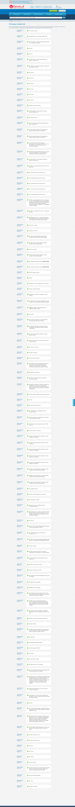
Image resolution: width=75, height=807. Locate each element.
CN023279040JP (20, 600)
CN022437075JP (20, 511)
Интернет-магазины (38, 14)
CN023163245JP (20, 455)
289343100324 (19, 135)
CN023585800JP (20, 493)
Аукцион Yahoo (26, 14)
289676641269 (19, 399)
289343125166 (19, 734)
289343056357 (19, 750)
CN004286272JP (20, 636)
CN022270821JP (20, 688)
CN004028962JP (20, 647)
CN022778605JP (20, 538)
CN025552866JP (20, 182)
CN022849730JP (20, 739)
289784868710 (19, 377)
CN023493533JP (20, 488)
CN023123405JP (20, 504)
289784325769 (19, 371)
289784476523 (19, 383)
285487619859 (19, 313)
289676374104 (19, 423)
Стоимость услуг (38, 7)
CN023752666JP (20, 435)
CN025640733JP (20, 171)
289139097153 (19, 745)
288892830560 (19, 774)
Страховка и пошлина (47, 6)
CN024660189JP (20, 199)
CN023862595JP (20, 442)
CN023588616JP (20, 393)
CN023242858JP (20, 260)
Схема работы (17, 14)
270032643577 (19, 277)
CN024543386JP (20, 230)
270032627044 (19, 288)
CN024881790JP (20, 158)
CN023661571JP (20, 410)
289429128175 (19, 623)
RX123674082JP (20, 557)
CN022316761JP (20, 481)
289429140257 (19, 346)
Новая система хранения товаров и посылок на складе (22, 0)
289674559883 (19, 129)
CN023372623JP (20, 610)
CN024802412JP (20, 65)
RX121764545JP (20, 663)
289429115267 (19, 707)
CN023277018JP (20, 461)
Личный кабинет (54, 10)
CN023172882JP (20, 767)
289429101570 (19, 550)
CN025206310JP (20, 53)
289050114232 (19, 785)
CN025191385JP (20, 188)
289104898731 (19, 569)
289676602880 (19, 404)
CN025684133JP (20, 41)
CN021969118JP (20, 592)
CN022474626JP (20, 254)
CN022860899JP (20, 628)
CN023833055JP (20, 525)
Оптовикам (32, 7)
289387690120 (19, 715)
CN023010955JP (20, 242)
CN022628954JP (20, 224)
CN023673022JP (20, 581)
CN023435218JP (20, 357)
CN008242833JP (20, 658)
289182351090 (19, 726)
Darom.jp (17, 6)
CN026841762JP (20, 104)
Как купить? (32, 6)
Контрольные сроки (38, 6)
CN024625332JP (20, 35)
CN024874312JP (20, 193)
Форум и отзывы (59, 14)
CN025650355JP (20, 122)
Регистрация (63, 10)
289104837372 (19, 756)
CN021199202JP (20, 780)
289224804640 (19, 532)
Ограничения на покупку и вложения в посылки (21, 1)
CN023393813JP (20, 448)
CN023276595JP (20, 248)
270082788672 (19, 282)
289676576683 (19, 416)
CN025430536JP (20, 58)
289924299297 (19, 271)
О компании (49, 14)
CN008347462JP (20, 652)
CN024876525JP (20, 30)
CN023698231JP (20, 293)
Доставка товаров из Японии (47, 7)
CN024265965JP (20, 165)
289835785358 (19, 333)
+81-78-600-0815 (59, 7)
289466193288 (19, 702)
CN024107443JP (20, 235)
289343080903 (19, 325)
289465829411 (19, 617)
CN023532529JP (20, 99)
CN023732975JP (20, 77)
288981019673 (19, 761)
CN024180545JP (20, 266)
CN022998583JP (20, 499)
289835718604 (19, 300)
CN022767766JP (20, 468)
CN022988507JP (20, 694)
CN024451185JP (20, 210)
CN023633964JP (20, 319)
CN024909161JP (20, 142)
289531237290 (19, 669)
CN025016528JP (20, 88)
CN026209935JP (20, 47)
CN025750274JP (20, 110)
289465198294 (19, 545)
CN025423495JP (20, 177)
